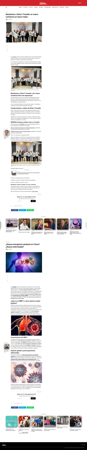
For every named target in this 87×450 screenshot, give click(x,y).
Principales (7, 228)
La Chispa (14, 56)
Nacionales (10, 228)
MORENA (22, 124)
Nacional (7, 228)
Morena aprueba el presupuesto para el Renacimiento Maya (23, 127)
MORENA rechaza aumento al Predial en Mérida (20, 131)
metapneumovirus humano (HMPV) (20, 295)
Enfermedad (18, 403)
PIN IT (27, 153)
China (15, 403)
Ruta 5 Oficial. (35, 191)
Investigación (21, 428)
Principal (13, 228)
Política (18, 171)
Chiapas (32, 428)
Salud (21, 403)
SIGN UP (33, 398)
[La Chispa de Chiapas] (43, 3)
